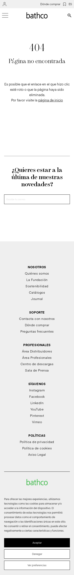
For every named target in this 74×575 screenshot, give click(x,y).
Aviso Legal (37, 454)
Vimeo (37, 422)
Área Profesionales (37, 357)
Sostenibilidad (36, 286)
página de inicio (50, 100)
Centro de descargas (37, 364)
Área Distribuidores (37, 351)
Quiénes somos (37, 273)
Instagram (37, 390)
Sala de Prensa (37, 370)
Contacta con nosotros (37, 318)
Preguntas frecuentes (37, 331)
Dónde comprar (50, 4)
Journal (37, 299)
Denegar (37, 554)
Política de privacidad (37, 442)
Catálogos (37, 292)
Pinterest (37, 415)
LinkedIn (37, 403)
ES (70, 4)
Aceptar (37, 542)
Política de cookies (37, 448)
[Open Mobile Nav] (5, 15)
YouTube (37, 409)
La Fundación (36, 279)
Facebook (37, 396)
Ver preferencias (37, 565)
